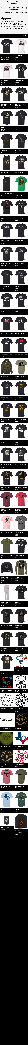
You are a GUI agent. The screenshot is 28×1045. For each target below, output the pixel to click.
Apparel (16, 12)
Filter (4, 35)
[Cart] (26, 8)
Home (2, 12)
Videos (25, 12)
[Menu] (2, 8)
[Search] (5, 8)
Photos (21, 12)
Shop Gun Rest (9, 12)
